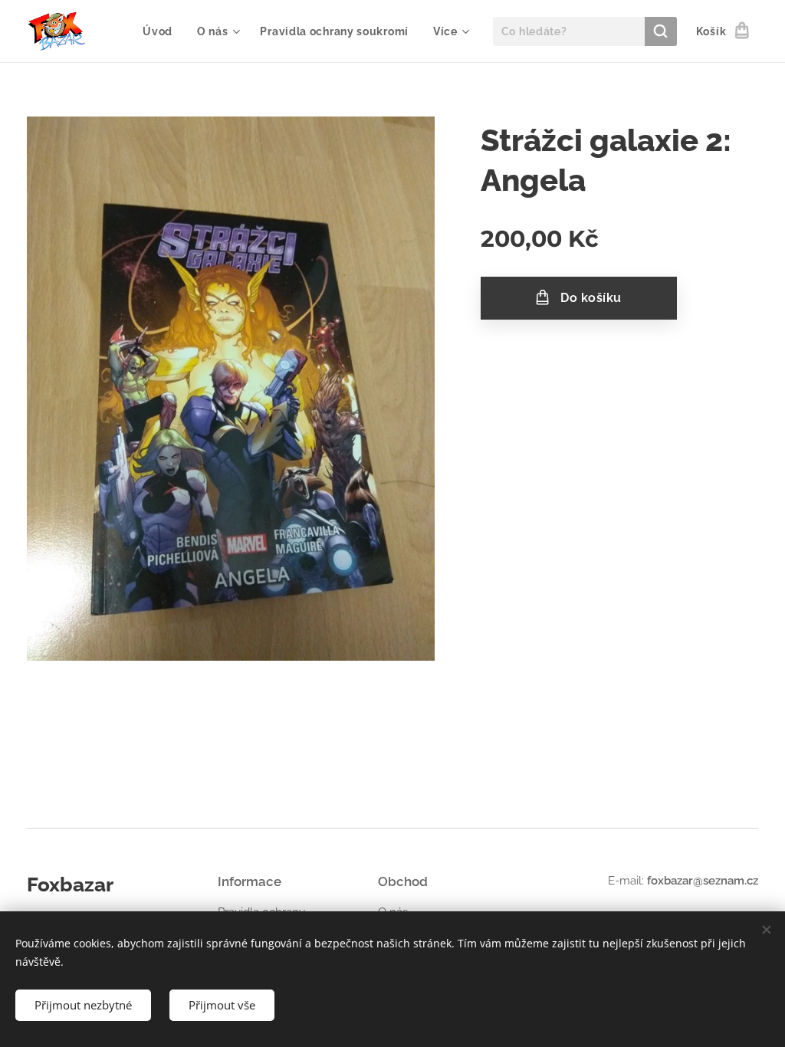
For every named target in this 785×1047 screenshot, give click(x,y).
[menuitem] (162, 31)
